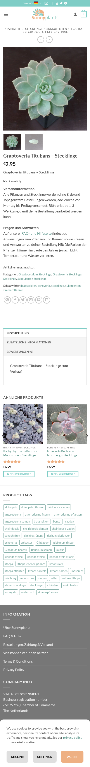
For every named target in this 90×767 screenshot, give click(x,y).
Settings (44, 757)
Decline (17, 757)
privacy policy (72, 737)
